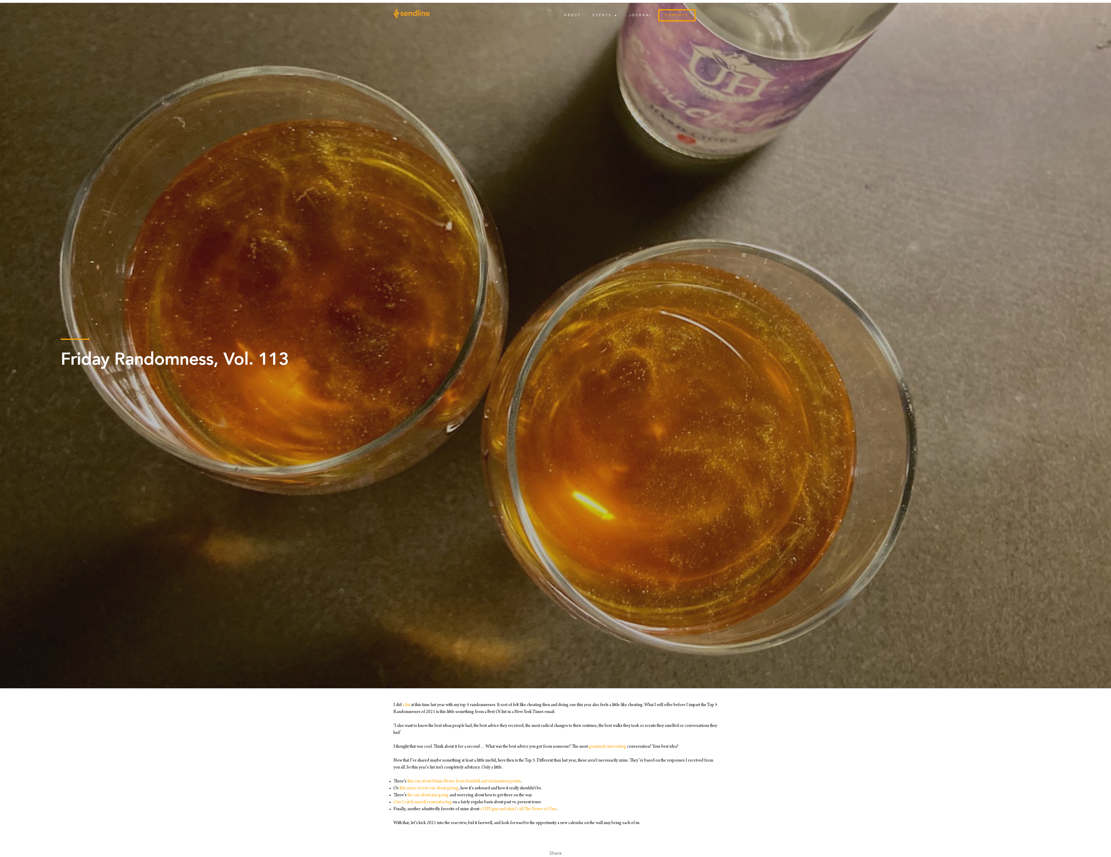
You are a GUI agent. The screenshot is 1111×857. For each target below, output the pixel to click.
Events (602, 15)
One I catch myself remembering (422, 802)
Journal (640, 15)
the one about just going (428, 795)
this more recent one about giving (429, 788)
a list (406, 705)
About (572, 15)
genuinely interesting (607, 746)
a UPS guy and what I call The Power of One (518, 809)
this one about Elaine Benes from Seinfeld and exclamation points (464, 781)
